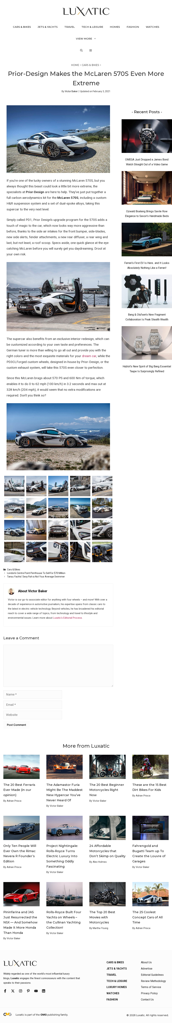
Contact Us (147, 999)
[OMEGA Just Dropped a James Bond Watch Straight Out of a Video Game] (147, 137)
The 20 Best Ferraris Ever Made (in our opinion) (19, 790)
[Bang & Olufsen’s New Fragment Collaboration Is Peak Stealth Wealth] (147, 292)
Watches (152, 26)
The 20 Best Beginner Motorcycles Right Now (106, 790)
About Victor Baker (32, 591)
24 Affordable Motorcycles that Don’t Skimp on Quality (107, 851)
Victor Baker (71, 91)
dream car (89, 356)
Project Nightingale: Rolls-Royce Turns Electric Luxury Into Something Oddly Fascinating (62, 856)
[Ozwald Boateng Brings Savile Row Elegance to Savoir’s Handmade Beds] (147, 188)
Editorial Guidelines (152, 974)
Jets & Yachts (48, 26)
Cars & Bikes (22, 26)
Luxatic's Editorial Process (67, 617)
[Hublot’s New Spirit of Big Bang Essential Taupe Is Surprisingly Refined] (147, 343)
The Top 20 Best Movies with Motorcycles (102, 917)
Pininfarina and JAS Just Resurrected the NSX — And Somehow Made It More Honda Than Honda (20, 922)
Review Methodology (153, 981)
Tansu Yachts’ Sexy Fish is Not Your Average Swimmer (36, 576)
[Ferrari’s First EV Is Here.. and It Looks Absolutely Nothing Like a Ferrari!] (147, 240)
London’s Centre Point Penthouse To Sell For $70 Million (36, 573)
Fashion (133, 26)
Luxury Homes (116, 987)
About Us (146, 962)
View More (84, 38)
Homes (115, 26)
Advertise (146, 968)
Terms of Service (151, 987)
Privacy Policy (149, 993)
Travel (69, 26)
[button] (81, 50)
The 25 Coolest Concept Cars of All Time (147, 917)
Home (75, 65)
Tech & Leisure (92, 26)
